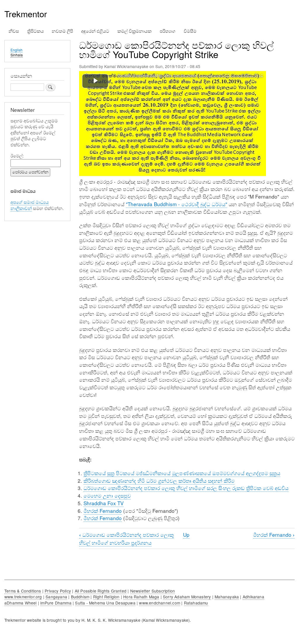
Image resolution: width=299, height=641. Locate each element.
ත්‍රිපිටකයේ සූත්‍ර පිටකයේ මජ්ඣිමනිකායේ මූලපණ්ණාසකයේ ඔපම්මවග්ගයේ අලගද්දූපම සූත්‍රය (182, 473)
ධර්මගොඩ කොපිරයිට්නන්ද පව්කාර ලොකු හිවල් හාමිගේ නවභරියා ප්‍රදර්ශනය (126, 538)
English (16, 49)
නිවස (13, 31)
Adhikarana (253, 597)
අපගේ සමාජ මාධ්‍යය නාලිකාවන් (30, 205)
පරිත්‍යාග (167, 31)
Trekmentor (25, 14)
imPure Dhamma (56, 603)
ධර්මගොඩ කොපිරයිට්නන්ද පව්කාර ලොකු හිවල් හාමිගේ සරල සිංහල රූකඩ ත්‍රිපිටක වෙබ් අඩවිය (186, 487)
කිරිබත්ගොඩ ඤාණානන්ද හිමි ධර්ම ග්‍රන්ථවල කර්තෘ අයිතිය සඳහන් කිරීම (159, 480)
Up (186, 534)
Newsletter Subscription (152, 591)
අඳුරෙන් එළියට (95, 31)
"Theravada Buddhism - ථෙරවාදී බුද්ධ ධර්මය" (176, 204)
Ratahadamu (196, 603)
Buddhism (80, 597)
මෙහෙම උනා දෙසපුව (107, 495)
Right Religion (106, 597)
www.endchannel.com (159, 603)
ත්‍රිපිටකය (35, 31)
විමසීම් (190, 31)
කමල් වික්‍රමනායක (134, 31)
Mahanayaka (227, 597)
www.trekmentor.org (23, 597)
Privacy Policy (58, 591)
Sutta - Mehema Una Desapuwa (105, 603)
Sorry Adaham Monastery (187, 597)
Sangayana (56, 597)
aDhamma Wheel (20, 603)
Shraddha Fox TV (104, 503)
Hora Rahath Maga (141, 597)
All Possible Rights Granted (100, 591)
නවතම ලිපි (62, 31)
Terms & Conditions (22, 591)
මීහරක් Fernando (103, 510)
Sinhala (17, 54)
